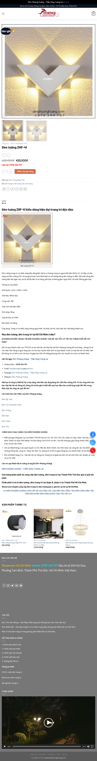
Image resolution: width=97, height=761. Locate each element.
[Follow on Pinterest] (21, 585)
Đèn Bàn (5, 416)
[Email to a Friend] (17, 189)
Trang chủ (5, 143)
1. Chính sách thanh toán (11, 645)
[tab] (4, 203)
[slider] (47, 746)
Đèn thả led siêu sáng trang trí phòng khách (79, 544)
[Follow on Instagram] (8, 585)
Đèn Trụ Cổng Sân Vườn (11, 405)
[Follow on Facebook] (4, 585)
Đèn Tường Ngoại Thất (19, 143)
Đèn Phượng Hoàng (20, 377)
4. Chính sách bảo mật (11, 657)
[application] (48, 722)
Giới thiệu (42, 754)
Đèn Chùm (6, 421)
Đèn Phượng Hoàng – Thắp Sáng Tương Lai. (30, 359)
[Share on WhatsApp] (4, 189)
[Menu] (3, 14)
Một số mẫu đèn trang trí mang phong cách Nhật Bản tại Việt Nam (28, 631)
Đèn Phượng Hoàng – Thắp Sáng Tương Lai (29, 373)
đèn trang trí (9, 184)
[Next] (90, 71)
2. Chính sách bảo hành (11, 649)
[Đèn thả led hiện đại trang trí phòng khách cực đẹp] (48, 523)
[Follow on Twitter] (12, 585)
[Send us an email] (17, 585)
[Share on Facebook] (8, 189)
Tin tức (57, 754)
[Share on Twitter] (12, 189)
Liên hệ (64, 754)
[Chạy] (5, 746)
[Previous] (6, 71)
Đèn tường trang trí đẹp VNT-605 (14, 543)
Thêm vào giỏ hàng (25, 171)
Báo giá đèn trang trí (10, 683)
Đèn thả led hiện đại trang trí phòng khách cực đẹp (46, 544)
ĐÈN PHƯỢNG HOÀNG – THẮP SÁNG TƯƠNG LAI (23, 469)
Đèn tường (17, 184)
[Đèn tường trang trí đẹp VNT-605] (16, 523)
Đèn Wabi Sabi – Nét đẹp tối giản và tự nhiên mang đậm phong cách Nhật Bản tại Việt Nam (38, 627)
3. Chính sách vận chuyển (12, 653)
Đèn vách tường (27, 184)
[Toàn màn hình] (92, 746)
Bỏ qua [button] (66, 2)
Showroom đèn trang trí (11, 677)
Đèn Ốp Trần (7, 399)
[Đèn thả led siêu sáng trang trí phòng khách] (80, 523)
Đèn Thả (5, 427)
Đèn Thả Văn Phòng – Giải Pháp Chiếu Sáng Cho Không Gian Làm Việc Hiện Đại (34, 622)
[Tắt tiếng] (88, 746)
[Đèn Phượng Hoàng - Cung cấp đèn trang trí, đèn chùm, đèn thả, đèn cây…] (48, 13)
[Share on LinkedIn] (25, 189)
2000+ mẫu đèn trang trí (12, 672)
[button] (48, 722)
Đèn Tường (6, 410)
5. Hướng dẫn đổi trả (10, 661)
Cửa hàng (50, 754)
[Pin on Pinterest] (21, 189)
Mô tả (4, 203)
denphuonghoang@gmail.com (21, 368)
